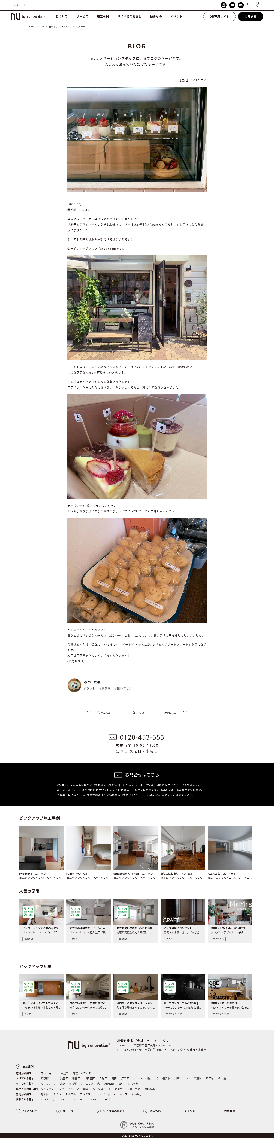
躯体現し (137, 1094)
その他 (222, 1078)
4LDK (93, 1099)
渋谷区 (64, 1078)
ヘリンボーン (107, 1094)
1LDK (61, 1099)
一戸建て (63, 1073)
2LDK (72, 1099)
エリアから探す (25, 1078)
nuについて (60, 16)
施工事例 (103, 16)
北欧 (62, 1084)
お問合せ (251, 16)
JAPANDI (109, 1084)
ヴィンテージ (48, 1084)
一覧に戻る (137, 713)
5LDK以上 (106, 1099)
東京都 (45, 1078)
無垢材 (45, 1094)
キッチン (73, 1089)
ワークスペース (101, 1089)
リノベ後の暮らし (129, 16)
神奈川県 (145, 1078)
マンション (47, 1073)
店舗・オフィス (82, 1073)
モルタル (70, 1094)
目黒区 (103, 1078)
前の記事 (104, 713)
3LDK (83, 1099)
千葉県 (197, 1078)
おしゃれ (133, 1084)
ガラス (123, 1094)
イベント (177, 16)
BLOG (65, 26)
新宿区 (76, 1078)
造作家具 (149, 1089)
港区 (114, 1078)
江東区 (125, 1078)
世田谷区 (90, 1078)
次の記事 (170, 713)
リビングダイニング (52, 1089)
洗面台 (119, 1089)
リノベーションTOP (34, 26)
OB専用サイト (219, 16)
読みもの (156, 16)
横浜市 (166, 1078)
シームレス (87, 1084)
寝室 (85, 1089)
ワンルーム (47, 1099)
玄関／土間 (133, 1089)
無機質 (73, 1084)
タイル (57, 1094)
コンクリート (87, 1094)
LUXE (121, 1084)
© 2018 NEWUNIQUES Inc (137, 1136)
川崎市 (178, 1078)
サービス (82, 16)
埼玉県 (210, 1078)
